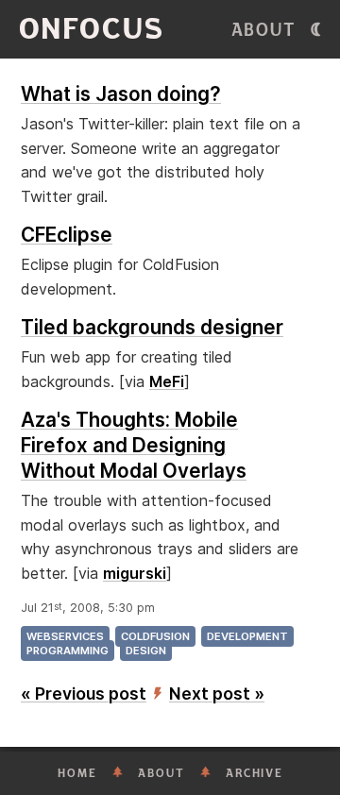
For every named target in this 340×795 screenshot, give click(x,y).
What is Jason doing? (121, 94)
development (247, 636)
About (264, 30)
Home (77, 773)
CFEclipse (66, 234)
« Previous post (83, 693)
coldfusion (155, 636)
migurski (134, 573)
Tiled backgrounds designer (152, 327)
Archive (254, 773)
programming (67, 650)
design (146, 650)
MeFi (166, 381)
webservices (65, 636)
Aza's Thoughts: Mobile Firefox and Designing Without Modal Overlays (133, 445)
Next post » (216, 693)
